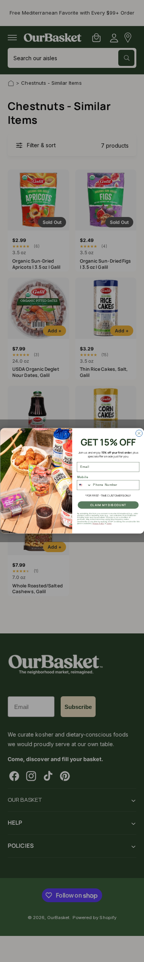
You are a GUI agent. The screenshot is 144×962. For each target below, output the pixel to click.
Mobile (82, 477)
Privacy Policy (98, 524)
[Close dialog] (139, 433)
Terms (108, 524)
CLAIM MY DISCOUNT (108, 505)
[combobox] (84, 485)
